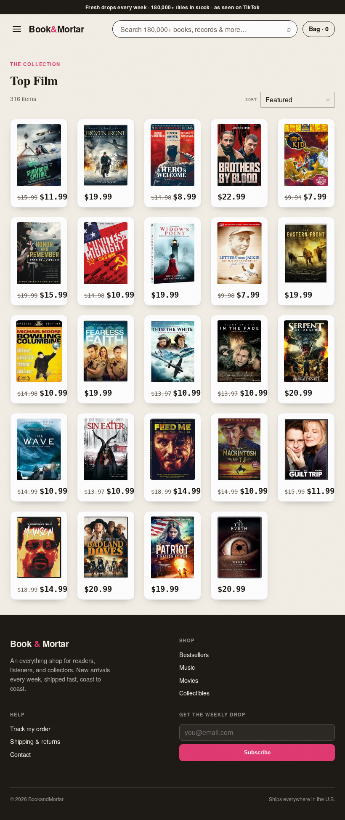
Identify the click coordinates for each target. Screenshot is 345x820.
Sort (251, 99)
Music (187, 667)
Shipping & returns (35, 741)
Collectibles (194, 692)
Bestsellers (194, 654)
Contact (20, 754)
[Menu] (17, 29)
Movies (188, 680)
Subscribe (257, 752)
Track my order (30, 728)
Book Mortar (56, 28)
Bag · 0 (319, 28)
